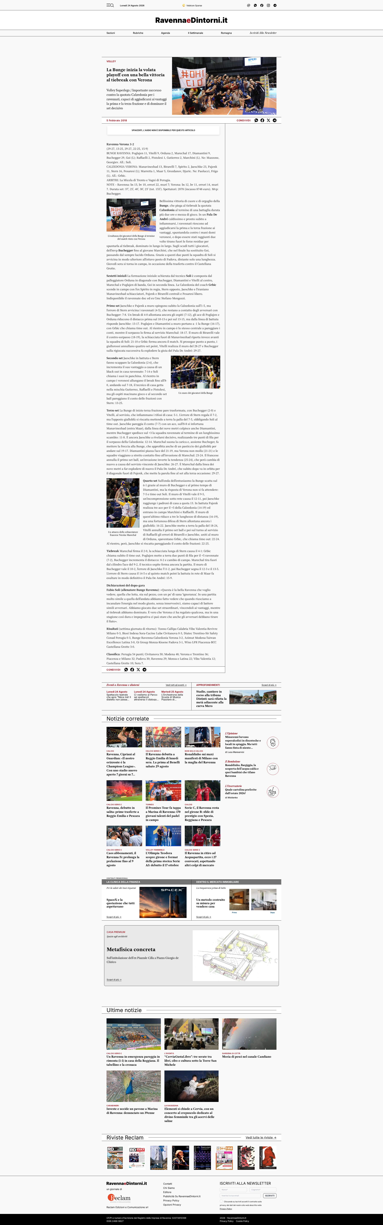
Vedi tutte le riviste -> (261, 1137)
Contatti (167, 1183)
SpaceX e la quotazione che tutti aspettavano (120, 903)
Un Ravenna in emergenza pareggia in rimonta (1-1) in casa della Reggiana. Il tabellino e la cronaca (133, 1060)
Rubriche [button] (138, 32)
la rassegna (171, 1105)
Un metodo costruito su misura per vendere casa (210, 903)
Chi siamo (169, 1187)
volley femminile (155, 850)
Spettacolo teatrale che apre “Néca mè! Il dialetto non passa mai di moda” (119, 697)
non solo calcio (194, 751)
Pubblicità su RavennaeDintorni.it (181, 1196)
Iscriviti (270, 1195)
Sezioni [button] (111, 32)
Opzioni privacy (172, 1204)
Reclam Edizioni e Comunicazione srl (127, 1207)
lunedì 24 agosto (117, 691)
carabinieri (113, 1105)
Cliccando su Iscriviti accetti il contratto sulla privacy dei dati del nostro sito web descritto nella (241, 1205)
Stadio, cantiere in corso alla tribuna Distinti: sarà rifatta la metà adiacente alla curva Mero (211, 699)
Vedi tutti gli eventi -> (176, 685)
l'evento (169, 1053)
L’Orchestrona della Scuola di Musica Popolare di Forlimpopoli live (172, 697)
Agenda (165, 32)
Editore (167, 1192)
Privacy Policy (171, 1200)
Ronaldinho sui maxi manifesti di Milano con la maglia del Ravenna (201, 758)
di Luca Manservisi (234, 752)
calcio (110, 751)
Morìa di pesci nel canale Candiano (246, 1056)
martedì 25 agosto (172, 691)
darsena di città (231, 1053)
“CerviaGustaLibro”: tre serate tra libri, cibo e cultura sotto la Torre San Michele (190, 1060)
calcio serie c (153, 751)
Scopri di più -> (269, 685)
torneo (150, 804)
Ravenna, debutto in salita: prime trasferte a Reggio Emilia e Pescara (123, 812)
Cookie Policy (242, 1221)
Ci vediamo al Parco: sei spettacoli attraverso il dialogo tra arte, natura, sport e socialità (146, 697)
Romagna (226, 32)
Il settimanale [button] (195, 32)
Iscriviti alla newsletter (263, 32)
